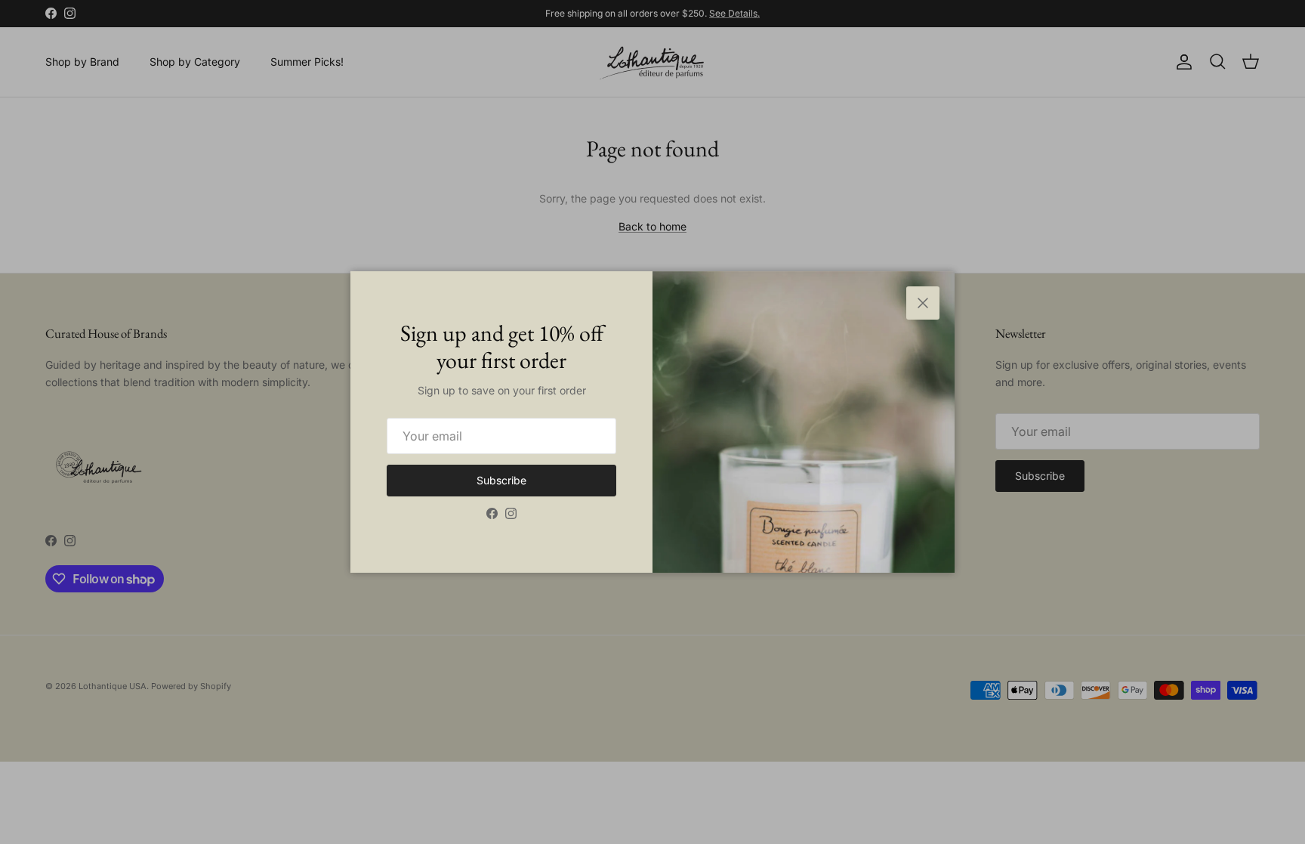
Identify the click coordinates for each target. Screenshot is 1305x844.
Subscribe (501, 480)
